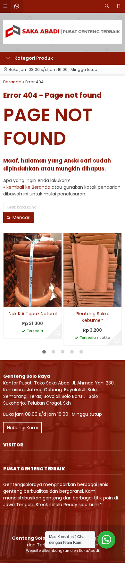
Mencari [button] (20, 217)
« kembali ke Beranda (26, 187)
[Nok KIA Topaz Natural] (33, 270)
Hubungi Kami (22, 427)
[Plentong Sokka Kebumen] (92, 270)
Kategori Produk (33, 58)
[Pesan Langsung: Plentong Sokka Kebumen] (68, 301)
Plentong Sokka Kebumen (93, 316)
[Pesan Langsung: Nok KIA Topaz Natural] (8, 301)
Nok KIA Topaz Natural (33, 313)
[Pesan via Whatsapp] (57, 334)
